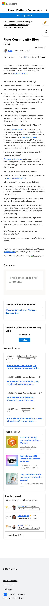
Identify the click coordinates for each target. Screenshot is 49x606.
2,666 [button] (35, 356)
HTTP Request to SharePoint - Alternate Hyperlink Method (20, 398)
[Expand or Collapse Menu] (4, 10)
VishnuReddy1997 (24, 356)
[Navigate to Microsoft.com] (9, 3)
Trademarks (8, 589)
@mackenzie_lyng (20, 73)
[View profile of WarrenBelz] (14, 507)
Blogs (28, 22)
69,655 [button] (29, 525)
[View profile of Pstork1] (14, 527)
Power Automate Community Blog (16, 25)
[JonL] (5, 51)
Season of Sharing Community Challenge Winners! (30, 440)
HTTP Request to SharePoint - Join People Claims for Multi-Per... (23, 382)
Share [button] (34, 57)
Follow (24, 340)
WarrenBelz (23, 506)
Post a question (24, 15)
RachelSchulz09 (28, 377)
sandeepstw (26, 409)
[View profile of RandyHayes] (14, 517)
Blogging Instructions (13, 159)
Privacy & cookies (10, 580)
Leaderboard (13, 535)
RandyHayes (23, 515)
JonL (10, 50)
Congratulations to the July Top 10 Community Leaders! (31, 477)
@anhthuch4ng (18, 129)
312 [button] (34, 409)
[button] (46, 10)
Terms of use (8, 585)
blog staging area (29, 137)
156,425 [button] (33, 506)
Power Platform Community (25, 10)
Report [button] (42, 57)
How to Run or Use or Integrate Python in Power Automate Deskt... (23, 366)
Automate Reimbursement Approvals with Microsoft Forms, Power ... (24, 419)
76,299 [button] (33, 516)
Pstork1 (21, 525)
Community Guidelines (16, 178)
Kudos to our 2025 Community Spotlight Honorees (30, 459)
